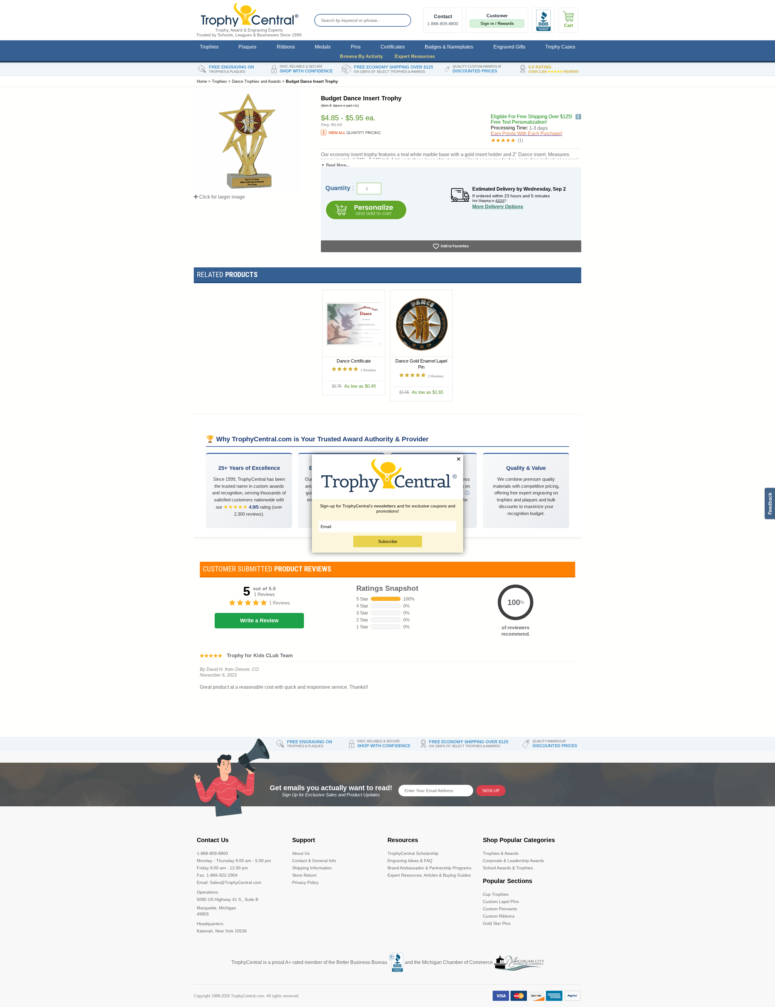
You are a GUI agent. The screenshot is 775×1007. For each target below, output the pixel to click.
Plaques (247, 46)
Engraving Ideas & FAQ (410, 860)
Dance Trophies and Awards (256, 81)
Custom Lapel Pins (501, 901)
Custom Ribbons (499, 916)
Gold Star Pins (496, 923)
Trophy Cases (560, 46)
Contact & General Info (314, 860)
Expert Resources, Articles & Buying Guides (429, 875)
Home (202, 81)
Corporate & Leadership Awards (513, 860)
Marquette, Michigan (216, 907)
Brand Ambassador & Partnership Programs (429, 867)
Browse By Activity (361, 56)
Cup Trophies (496, 894)
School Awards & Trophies (508, 867)
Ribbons (286, 46)
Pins (356, 46)
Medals (323, 46)
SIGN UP (491, 790)
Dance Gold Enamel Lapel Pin (421, 364)
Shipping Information (312, 867)
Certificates (393, 46)
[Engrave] (366, 209)
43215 (499, 200)
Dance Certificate (354, 360)
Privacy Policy (305, 882)
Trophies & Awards (501, 853)
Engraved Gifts (509, 46)
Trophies (209, 46)
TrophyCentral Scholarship (413, 853)
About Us (301, 853)
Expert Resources (415, 56)
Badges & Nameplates (449, 46)
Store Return (304, 875)
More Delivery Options (497, 206)
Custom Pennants (500, 908)
